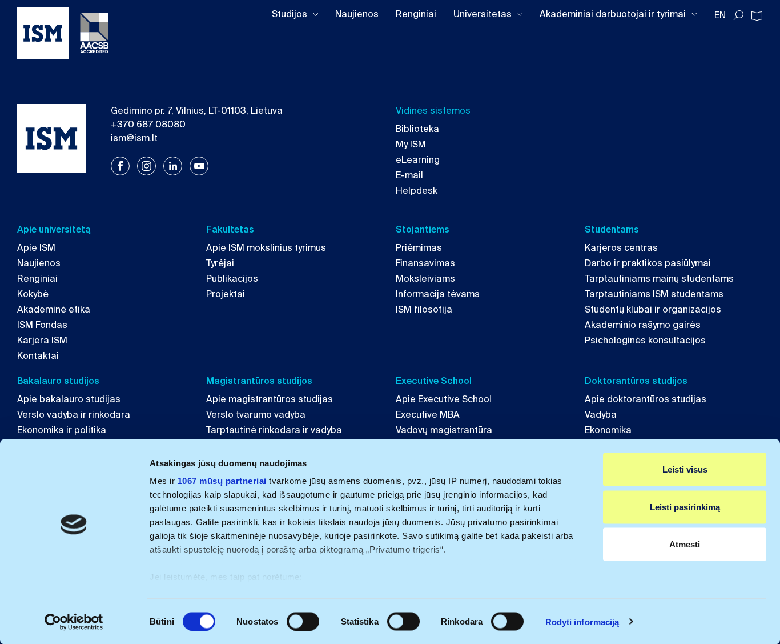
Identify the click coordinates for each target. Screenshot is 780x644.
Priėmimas (419, 248)
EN (720, 15)
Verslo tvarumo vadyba (255, 415)
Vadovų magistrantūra (444, 430)
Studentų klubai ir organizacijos (653, 309)
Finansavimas (425, 263)
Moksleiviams (425, 279)
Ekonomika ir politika (61, 430)
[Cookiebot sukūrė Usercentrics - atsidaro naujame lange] (74, 621)
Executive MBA (428, 415)
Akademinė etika (53, 309)
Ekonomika (608, 430)
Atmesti (684, 544)
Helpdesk (416, 191)
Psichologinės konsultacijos (645, 340)
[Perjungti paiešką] (738, 15)
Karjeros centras (621, 248)
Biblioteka (417, 129)
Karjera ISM (42, 340)
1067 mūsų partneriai (222, 481)
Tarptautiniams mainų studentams (659, 279)
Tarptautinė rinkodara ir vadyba (274, 430)
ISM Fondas (42, 325)
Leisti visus (684, 469)
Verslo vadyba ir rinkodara (73, 415)
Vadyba (601, 415)
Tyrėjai (220, 263)
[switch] (303, 621)
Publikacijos (232, 279)
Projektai (225, 294)
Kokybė (33, 294)
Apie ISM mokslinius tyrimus (266, 248)
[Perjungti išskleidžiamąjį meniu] (316, 15)
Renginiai (416, 14)
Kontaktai (38, 356)
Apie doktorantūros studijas (645, 399)
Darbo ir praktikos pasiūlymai (648, 263)
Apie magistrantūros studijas (269, 399)
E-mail (409, 175)
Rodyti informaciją (582, 621)
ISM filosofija (424, 309)
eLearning (418, 160)
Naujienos (357, 14)
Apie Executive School (444, 399)
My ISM (411, 144)
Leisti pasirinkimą (685, 506)
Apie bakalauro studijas (68, 399)
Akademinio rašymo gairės (643, 325)
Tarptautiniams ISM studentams (654, 294)
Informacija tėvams (438, 294)
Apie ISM (36, 248)
